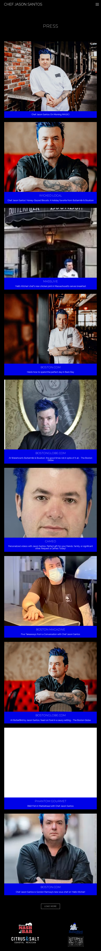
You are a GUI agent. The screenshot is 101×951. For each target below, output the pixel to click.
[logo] (25, 928)
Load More (52, 906)
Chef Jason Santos (23, 4)
